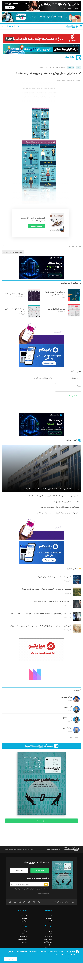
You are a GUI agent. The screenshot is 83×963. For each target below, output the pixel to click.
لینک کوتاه (8, 252)
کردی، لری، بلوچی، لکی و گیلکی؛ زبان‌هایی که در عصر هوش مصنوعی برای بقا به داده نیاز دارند (40, 625)
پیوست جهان (48, 948)
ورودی (50, 931)
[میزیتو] (41, 649)
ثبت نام (8, 26)
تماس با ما (24, 934)
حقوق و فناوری (48, 942)
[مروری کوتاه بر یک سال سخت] (34, 301)
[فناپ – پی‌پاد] (41, 355)
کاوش (50, 921)
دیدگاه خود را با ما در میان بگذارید (43, 378)
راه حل (50, 945)
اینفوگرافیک (70, 57)
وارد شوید (10, 959)
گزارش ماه (49, 934)
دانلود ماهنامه (40, 870)
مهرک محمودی (66, 697)
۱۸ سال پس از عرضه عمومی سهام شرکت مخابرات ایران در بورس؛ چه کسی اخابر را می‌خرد (41, 613)
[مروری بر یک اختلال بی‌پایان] (74, 316)
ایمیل (79, 386)
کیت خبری (24, 942)
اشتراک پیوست (41, 821)
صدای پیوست (23, 915)
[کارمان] (41, 674)
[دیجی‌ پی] (41, 6)
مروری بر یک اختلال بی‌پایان (56, 309)
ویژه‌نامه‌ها (24, 931)
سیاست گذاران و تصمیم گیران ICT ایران (15, 310)
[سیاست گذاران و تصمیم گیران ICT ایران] (34, 317)
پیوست (78, 67)
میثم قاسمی (67, 728)
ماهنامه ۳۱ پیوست (36, 226)
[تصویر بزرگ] (39, 172)
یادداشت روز (49, 918)
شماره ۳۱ (57, 80)
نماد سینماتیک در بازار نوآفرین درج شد (66, 501)
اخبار (51, 915)
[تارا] (41, 332)
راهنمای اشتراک (23, 936)
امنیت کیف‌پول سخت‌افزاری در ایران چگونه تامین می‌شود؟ (59, 507)
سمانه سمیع (67, 717)
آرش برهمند (68, 707)
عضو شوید (66, 959)
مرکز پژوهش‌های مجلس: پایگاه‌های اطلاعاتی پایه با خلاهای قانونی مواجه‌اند (53, 496)
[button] (81, 26)
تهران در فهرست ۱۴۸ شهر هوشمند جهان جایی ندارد (53, 577)
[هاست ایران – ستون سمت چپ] (41, 267)
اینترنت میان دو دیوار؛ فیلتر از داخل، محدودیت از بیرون (52, 601)
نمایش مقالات (19, 870)
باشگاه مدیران (48, 936)
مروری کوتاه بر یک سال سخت (15, 293)
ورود (18, 26)
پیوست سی (24, 918)
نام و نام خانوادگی (76, 378)
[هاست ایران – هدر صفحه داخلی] (41, 49)
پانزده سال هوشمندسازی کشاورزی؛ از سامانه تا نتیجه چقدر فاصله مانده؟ (46, 589)
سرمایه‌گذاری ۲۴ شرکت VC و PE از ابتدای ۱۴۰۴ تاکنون (54, 293)
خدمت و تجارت (48, 939)
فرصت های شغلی (22, 939)
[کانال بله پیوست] (41, 17)
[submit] (46, 884)
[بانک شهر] (41, 38)
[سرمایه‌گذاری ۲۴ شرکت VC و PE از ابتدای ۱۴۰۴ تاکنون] (74, 301)
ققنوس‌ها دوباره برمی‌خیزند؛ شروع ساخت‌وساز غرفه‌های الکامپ (57, 513)
